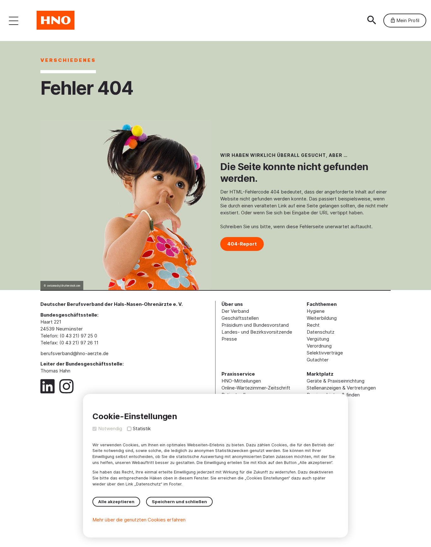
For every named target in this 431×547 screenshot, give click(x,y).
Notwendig (110, 428)
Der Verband (235, 311)
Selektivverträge (325, 353)
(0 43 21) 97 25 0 (78, 336)
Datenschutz (320, 332)
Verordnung (319, 346)
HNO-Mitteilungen (241, 381)
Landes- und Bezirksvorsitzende (256, 332)
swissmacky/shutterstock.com (63, 285)
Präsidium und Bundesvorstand (255, 325)
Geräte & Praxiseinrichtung (335, 381)
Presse (229, 339)
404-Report (242, 244)
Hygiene (316, 311)
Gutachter (317, 360)
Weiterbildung (322, 318)
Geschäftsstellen (240, 318)
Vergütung (318, 339)
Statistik (142, 428)
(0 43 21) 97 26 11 (78, 343)
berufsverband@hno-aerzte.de (74, 353)
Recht (313, 325)
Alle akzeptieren (116, 501)
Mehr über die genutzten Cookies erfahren (139, 520)
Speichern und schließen (179, 501)
